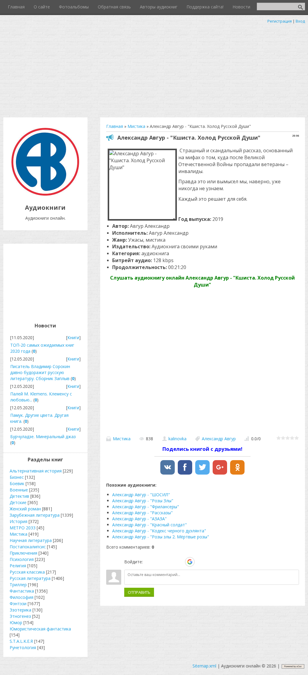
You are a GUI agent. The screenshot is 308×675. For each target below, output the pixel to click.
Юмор (16, 622)
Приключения (23, 553)
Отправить (139, 592)
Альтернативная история (36, 471)
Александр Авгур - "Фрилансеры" (145, 506)
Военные (19, 490)
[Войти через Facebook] (169, 561)
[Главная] (45, 194)
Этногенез (20, 616)
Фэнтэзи (18, 603)
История (18, 521)
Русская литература (30, 578)
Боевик (17, 483)
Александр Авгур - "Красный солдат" (149, 525)
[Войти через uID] (148, 561)
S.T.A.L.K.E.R (21, 641)
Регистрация (279, 21)
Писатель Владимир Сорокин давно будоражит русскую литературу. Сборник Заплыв (40, 372)
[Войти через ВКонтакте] (158, 561)
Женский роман (25, 509)
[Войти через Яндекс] (179, 561)
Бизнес (17, 477)
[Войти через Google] (190, 562)
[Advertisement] (154, 69)
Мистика (122, 438)
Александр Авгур (219, 438)
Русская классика (27, 572)
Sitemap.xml (204, 666)
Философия (21, 597)
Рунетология (23, 647)
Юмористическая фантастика (40, 629)
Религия (18, 565)
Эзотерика (20, 610)
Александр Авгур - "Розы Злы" (142, 500)
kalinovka (177, 438)
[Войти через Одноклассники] (200, 561)
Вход (300, 21)
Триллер (18, 584)
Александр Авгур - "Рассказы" (142, 513)
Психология (22, 559)
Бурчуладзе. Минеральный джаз (43, 436)
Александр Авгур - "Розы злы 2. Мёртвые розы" (160, 537)
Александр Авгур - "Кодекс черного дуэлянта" (159, 531)
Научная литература (31, 540)
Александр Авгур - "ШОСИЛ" (141, 494)
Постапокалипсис (28, 547)
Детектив (19, 496)
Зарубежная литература (35, 515)
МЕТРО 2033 (22, 528)
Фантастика (22, 591)
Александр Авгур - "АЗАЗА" (139, 519)
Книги (73, 337)
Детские (18, 502)
